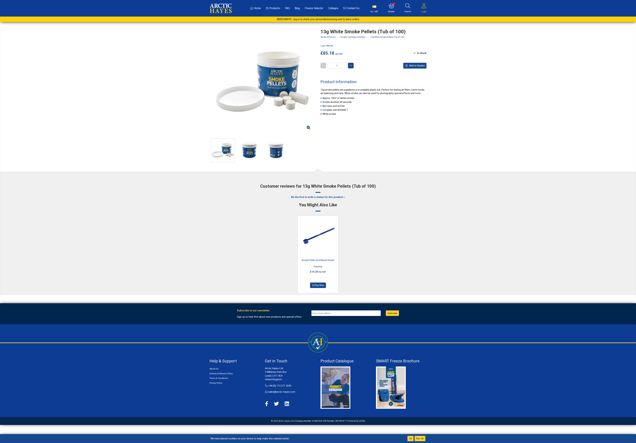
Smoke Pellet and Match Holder (318, 260)
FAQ (287, 8)
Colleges (333, 8)
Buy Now (319, 285)
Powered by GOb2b (356, 421)
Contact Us (353, 8)
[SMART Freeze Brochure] (391, 387)
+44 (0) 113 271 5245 (279, 385)
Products (274, 8)
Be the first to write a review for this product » (318, 197)
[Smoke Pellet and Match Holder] (318, 236)
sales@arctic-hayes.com (281, 391)
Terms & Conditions (219, 378)
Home (257, 8)
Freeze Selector (314, 8)
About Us (214, 368)
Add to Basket (416, 65)
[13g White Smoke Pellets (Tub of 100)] (263, 82)
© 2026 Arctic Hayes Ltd (282, 421)
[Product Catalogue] (335, 387)
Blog (297, 8)
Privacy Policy (216, 383)
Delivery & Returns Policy (221, 373)
